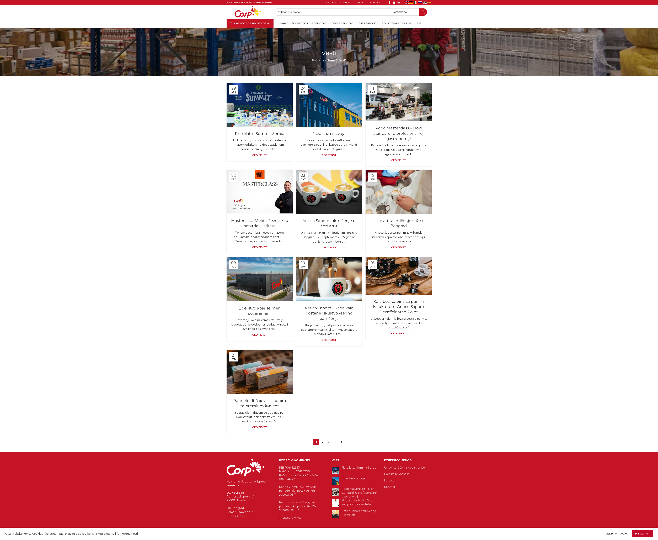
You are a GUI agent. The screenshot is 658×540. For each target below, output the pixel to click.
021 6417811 (359, 2)
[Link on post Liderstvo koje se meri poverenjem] (260, 279)
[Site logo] (248, 11)
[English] (407, 2)
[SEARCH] (423, 12)
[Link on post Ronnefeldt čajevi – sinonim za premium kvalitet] (260, 372)
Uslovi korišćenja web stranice (404, 467)
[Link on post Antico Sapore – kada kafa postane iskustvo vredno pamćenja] (329, 279)
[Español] (429, 2)
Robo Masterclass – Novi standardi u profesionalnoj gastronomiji (398, 133)
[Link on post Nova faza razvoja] (329, 105)
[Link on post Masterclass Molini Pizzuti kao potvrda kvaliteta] (260, 192)
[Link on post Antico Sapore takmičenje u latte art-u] (329, 192)
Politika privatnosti (396, 474)
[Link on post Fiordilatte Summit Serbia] (260, 105)
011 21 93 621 (374, 2)
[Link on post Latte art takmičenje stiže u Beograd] (399, 192)
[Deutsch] (411, 2)
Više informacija (617, 533)
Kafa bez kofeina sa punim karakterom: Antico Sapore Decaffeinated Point (398, 306)
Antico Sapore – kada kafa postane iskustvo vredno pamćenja (329, 313)
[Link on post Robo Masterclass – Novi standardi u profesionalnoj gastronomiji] (399, 102)
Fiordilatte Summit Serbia (259, 133)
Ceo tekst (259, 155)
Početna (318, 60)
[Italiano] (416, 2)
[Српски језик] (425, 2)
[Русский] (420, 2)
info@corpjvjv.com (291, 517)
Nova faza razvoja (329, 133)
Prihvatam (642, 533)
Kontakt (389, 487)
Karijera (389, 480)
